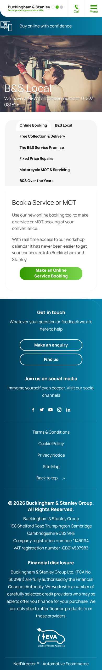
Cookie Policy (51, 443)
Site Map (51, 466)
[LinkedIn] (68, 409)
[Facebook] (33, 409)
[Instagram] (59, 409)
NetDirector (25, 664)
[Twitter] (41, 409)
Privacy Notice (51, 455)
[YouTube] (50, 409)
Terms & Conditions (51, 432)
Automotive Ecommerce (66, 664)
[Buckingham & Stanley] (35, 8)
